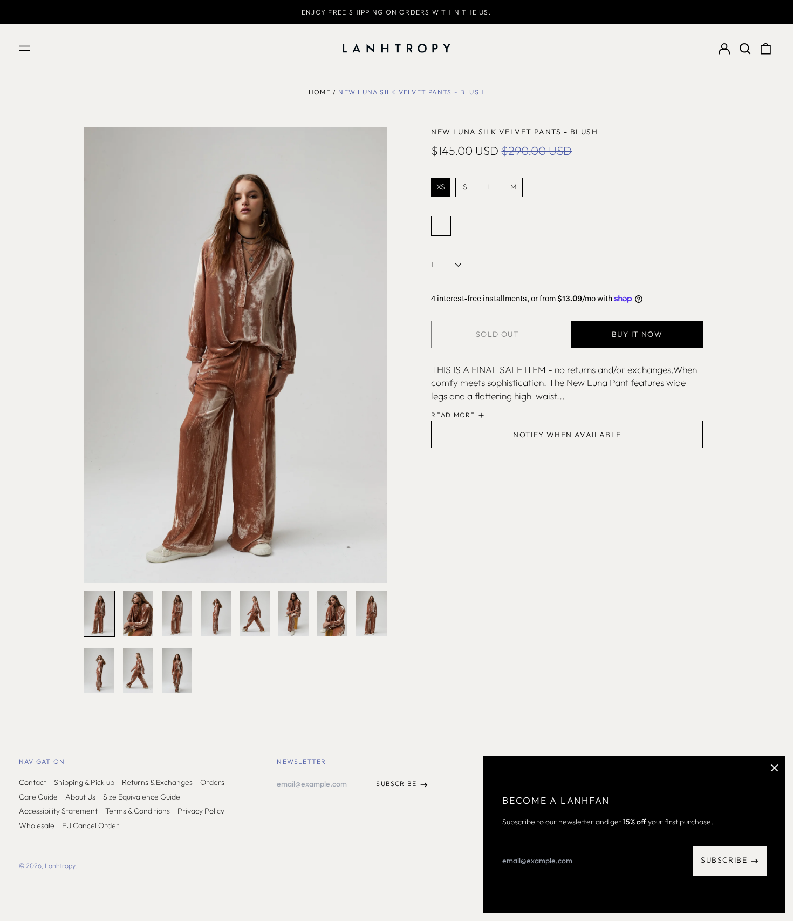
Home (320, 92)
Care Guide (38, 797)
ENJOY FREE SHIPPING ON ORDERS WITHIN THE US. (396, 12)
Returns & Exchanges (157, 782)
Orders (212, 782)
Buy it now (637, 334)
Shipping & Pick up (84, 782)
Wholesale (36, 825)
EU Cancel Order (90, 825)
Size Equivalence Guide (141, 797)
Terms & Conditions (137, 811)
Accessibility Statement (58, 811)
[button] (745, 48)
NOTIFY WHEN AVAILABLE (567, 434)
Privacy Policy (200, 811)
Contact (32, 782)
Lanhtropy (60, 866)
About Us (80, 797)
